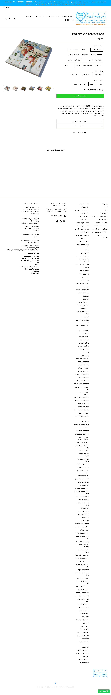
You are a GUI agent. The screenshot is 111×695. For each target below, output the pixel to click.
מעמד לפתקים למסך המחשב (82, 313)
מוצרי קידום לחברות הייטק (83, 471)
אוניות (78, 65)
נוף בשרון (98, 65)
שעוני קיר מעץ (85, 213)
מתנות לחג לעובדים (83, 604)
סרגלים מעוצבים (84, 337)
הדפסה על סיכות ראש (82, 431)
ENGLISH (69, 20)
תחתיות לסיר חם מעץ (82, 256)
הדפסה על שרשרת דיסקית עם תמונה (83, 438)
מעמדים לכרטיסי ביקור (82, 302)
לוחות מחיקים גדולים (83, 223)
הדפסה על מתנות (83, 511)
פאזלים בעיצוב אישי (83, 346)
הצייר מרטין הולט (84, 277)
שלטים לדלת (85, 317)
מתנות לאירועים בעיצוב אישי (82, 582)
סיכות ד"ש (86, 333)
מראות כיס (86, 296)
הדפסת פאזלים (84, 530)
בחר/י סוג (99, 80)
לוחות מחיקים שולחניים (82, 229)
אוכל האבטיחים (74, 60)
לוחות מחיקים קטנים (83, 226)
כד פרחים (68, 65)
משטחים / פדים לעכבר (82, 283)
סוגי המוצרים (68, 16)
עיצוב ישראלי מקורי (83, 570)
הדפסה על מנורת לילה (82, 381)
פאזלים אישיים (84, 521)
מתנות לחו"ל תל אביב (82, 653)
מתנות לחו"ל (85, 207)
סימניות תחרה (85, 238)
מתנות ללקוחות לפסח (82, 359)
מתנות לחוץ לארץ (83, 590)
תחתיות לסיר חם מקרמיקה (84, 260)
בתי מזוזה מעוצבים (83, 500)
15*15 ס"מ (86, 75)
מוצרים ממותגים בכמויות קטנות (81, 492)
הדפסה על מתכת (84, 660)
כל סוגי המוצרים (84, 204)
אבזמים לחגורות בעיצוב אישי (82, 417)
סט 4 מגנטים (85, 253)
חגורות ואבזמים (84, 308)
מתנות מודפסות (84, 561)
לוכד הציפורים (73, 55)
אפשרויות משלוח (80, 121)
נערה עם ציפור (96, 55)
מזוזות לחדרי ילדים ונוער (100, 226)
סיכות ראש (86, 299)
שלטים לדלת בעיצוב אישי (81, 410)
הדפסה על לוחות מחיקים (81, 374)
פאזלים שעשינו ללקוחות (100, 229)
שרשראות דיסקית (84, 330)
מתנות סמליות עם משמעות (83, 551)
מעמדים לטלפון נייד (83, 305)
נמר (84, 60)
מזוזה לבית (86, 623)
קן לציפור (85, 50)
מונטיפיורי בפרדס (95, 60)
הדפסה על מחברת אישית (81, 397)
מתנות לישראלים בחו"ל (82, 555)
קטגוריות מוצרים (51, 16)
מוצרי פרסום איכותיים (82, 464)
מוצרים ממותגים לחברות (81, 596)
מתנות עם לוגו (85, 508)
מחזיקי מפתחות (84, 242)
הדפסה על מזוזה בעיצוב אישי (82, 388)
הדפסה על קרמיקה (83, 371)
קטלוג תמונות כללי (102, 223)
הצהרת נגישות (103, 219)
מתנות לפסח (85, 355)
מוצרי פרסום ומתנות (83, 482)
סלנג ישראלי (85, 656)
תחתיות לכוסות (84, 219)
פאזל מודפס (85, 639)
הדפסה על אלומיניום (83, 578)
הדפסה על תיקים (84, 413)
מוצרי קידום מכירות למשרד (83, 460)
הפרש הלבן (87, 65)
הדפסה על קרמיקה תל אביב (82, 566)
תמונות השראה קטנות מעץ (82, 321)
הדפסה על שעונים (83, 403)
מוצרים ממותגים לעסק (82, 488)
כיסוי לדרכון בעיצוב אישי (82, 434)
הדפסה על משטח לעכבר (81, 400)
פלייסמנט (86, 268)
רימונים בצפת (97, 50)
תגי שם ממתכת (84, 451)
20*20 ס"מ (74, 75)
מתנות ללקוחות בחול (82, 620)
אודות (38, 16)
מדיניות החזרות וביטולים (100, 216)
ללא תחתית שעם (80, 84)
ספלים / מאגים (84, 280)
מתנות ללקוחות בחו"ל (82, 586)
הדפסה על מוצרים (83, 349)
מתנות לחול (85, 647)
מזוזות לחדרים (85, 626)
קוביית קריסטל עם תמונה (81, 424)
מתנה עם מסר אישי (83, 607)
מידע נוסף (80, 126)
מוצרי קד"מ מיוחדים (83, 467)
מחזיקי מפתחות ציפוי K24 (83, 246)
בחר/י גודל (98, 71)
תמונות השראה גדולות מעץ (82, 326)
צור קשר (29, 16)
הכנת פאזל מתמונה (83, 632)
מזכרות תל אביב (84, 610)
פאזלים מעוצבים (84, 343)
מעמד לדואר (85, 286)
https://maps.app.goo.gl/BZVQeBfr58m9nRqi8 (23, 250)
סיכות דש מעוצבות (83, 421)
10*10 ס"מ (98, 75)
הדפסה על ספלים (84, 365)
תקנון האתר (104, 213)
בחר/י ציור (98, 46)
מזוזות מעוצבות (84, 232)
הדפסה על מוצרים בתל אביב (82, 446)
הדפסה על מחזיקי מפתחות (83, 393)
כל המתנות (85, 352)
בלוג (106, 210)
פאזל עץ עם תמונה (83, 635)
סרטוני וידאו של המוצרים (100, 232)
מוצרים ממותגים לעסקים (81, 479)
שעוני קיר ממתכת (83, 216)
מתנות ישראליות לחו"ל (82, 558)
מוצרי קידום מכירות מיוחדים (83, 455)
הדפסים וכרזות (84, 340)
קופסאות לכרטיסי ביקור (82, 264)
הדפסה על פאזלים (83, 368)
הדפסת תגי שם (84, 428)
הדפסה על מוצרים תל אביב (82, 504)
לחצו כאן (26, 242)
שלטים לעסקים (84, 663)
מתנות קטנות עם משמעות (84, 546)
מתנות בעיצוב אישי (83, 514)
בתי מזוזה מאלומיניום (82, 496)
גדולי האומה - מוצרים (82, 290)
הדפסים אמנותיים (83, 293)
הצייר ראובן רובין (84, 271)
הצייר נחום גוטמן (84, 274)
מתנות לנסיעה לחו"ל (83, 650)
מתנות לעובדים (84, 485)
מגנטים (87, 250)
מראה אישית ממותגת (82, 442)
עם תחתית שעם (96, 84)
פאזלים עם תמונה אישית (81, 527)
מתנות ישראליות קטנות (82, 533)
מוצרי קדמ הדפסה (83, 476)
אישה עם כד (73, 50)
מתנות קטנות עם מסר (82, 541)
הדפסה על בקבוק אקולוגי (81, 384)
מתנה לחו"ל (85, 617)
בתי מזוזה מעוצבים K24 (81, 235)
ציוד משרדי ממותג (83, 407)
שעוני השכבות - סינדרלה (81, 210)
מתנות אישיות (85, 517)
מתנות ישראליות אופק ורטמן (82, 537)
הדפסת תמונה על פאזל (82, 524)
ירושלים (85, 55)
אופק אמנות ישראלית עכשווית (101, 236)
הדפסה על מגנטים (83, 377)
